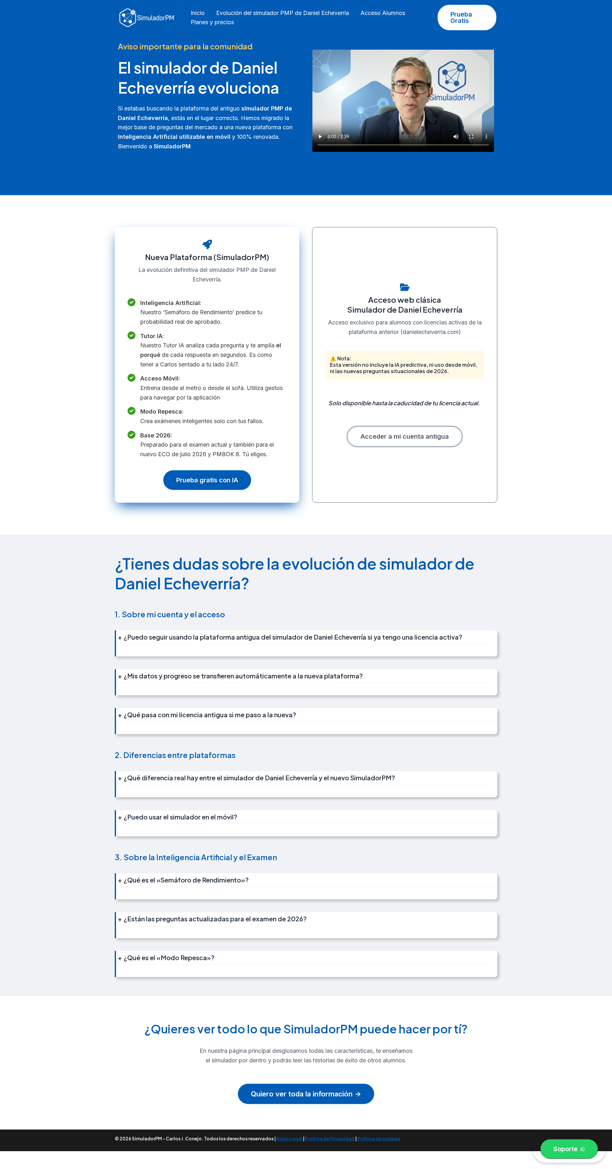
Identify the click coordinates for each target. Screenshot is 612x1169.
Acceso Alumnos (383, 13)
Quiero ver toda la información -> (306, 1094)
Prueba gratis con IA (207, 480)
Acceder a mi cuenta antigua (405, 436)
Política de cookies (378, 1138)
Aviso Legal (289, 1138)
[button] (467, 17)
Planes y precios (212, 22)
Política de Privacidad (329, 1138)
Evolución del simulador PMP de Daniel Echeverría (282, 13)
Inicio (198, 13)
